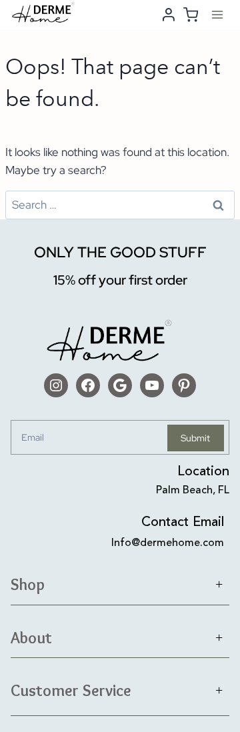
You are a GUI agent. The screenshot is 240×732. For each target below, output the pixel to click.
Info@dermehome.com (167, 543)
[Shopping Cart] (190, 14)
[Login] (169, 14)
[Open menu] (217, 14)
